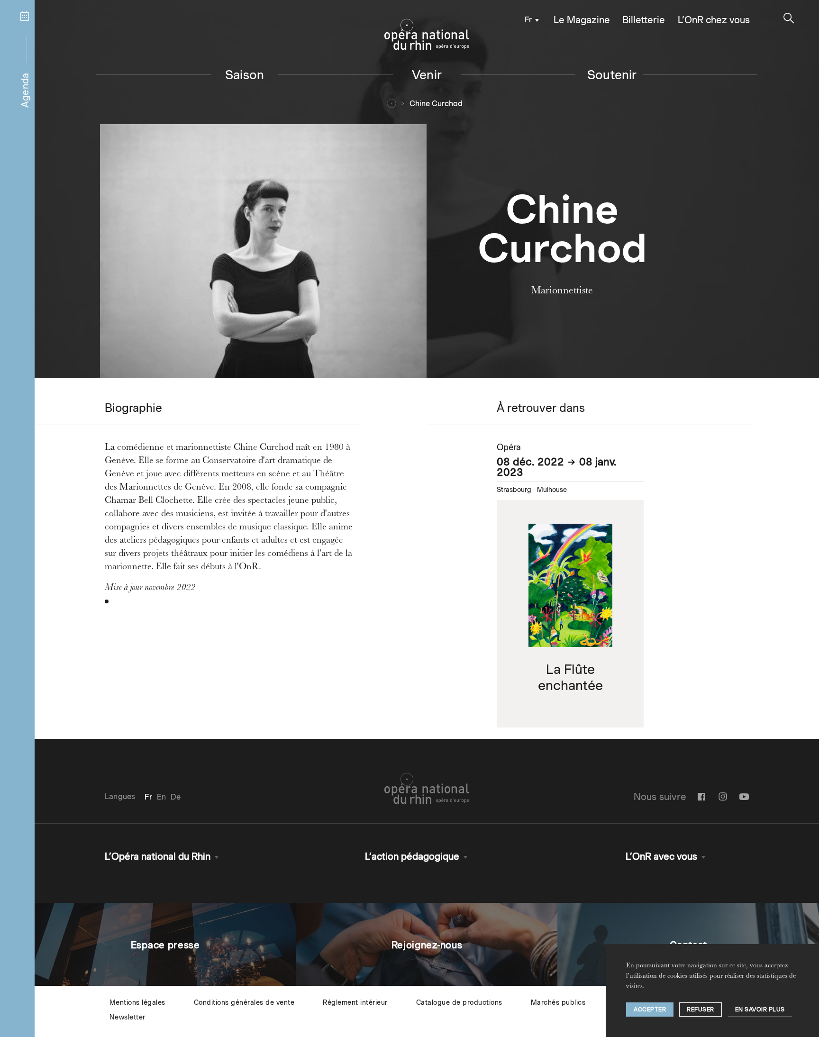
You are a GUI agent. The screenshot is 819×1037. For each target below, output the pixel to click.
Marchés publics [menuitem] (558, 1002)
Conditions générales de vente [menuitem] (244, 1002)
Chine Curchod (436, 103)
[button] (789, 18)
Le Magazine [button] (582, 20)
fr (528, 19)
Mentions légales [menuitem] (137, 1002)
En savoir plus (760, 1009)
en (161, 796)
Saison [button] (244, 74)
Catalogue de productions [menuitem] (459, 1002)
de (176, 796)
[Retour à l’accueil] (426, 34)
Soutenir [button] (612, 74)
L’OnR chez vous (714, 20)
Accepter (650, 1009)
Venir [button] (427, 74)
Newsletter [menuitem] (127, 1017)
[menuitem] (529, 19)
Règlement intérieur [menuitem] (355, 1002)
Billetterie (643, 20)
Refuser (700, 1009)
